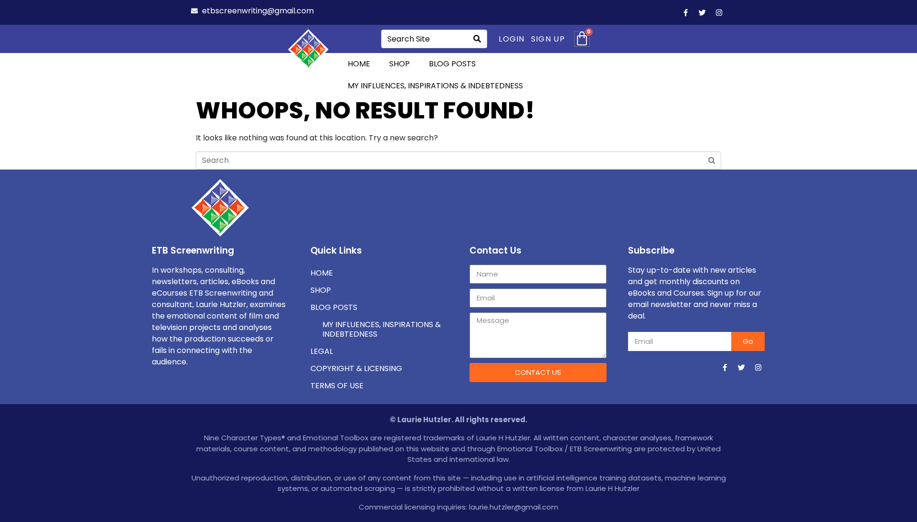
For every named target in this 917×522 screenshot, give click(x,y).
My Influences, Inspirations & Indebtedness (435, 85)
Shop (320, 290)
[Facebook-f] (685, 12)
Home (321, 272)
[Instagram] (719, 12)
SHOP (399, 63)
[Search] (477, 39)
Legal (321, 351)
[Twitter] (702, 12)
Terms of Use (336, 385)
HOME (359, 63)
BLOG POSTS (452, 63)
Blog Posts (333, 307)
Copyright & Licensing (356, 368)
